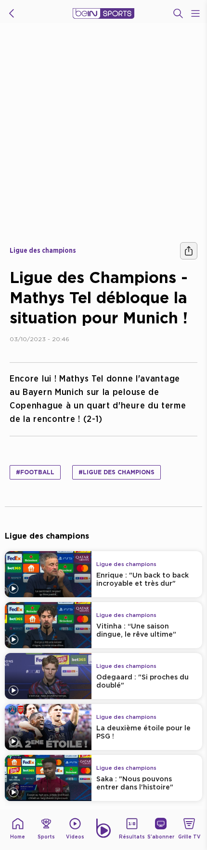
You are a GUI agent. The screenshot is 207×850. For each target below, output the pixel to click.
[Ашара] (188, 250)
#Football (35, 472)
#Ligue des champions (116, 472)
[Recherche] (178, 13)
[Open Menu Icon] (195, 13)
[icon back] (11, 13)
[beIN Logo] (103, 13)
